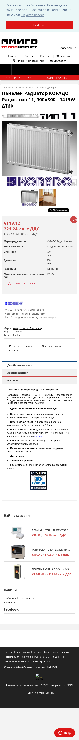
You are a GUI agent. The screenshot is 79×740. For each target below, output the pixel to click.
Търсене (39, 656)
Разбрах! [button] (39, 25)
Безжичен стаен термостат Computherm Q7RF (51, 530)
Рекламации (23, 652)
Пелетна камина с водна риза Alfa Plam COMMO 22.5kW (51, 569)
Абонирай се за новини (20, 598)
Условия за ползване (17, 661)
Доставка (60, 61)
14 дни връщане (41, 661)
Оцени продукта (51, 346)
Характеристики (17, 372)
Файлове (12, 380)
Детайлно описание (19, 365)
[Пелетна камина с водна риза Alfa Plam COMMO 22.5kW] (18, 571)
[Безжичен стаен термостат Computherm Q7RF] (18, 533)
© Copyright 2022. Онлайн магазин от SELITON (30, 666)
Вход (46, 652)
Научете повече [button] (32, 15)
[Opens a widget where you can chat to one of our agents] (64, 733)
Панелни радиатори (45, 87)
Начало (13, 56)
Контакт (45, 56)
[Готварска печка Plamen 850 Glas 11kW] (18, 552)
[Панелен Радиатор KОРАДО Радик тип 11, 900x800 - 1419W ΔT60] (39, 185)
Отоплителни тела (23, 87)
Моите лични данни (41, 692)
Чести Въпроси (60, 652)
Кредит (65, 56)
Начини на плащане (30, 61)
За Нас (29, 56)
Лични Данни (54, 656)
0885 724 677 (68, 48)
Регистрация (12, 656)
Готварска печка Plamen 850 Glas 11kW (51, 549)
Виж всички (10, 601)
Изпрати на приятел (21, 346)
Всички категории (59, 78)
